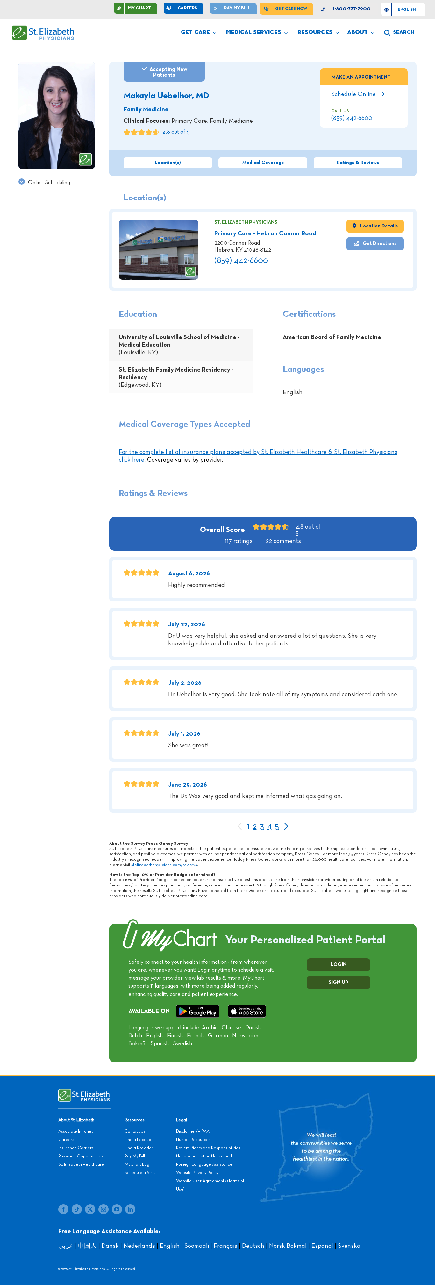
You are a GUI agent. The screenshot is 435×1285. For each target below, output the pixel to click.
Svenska (349, 1246)
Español (322, 1246)
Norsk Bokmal (288, 1246)
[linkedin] (130, 1209)
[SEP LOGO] (43, 28)
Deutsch (253, 1246)
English (170, 1246)
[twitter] (90, 1209)
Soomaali (196, 1246)
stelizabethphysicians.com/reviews (164, 865)
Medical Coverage (263, 162)
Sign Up (338, 982)
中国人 (87, 1246)
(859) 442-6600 (351, 118)
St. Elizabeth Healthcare (81, 1164)
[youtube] (117, 1209)
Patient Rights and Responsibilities (208, 1148)
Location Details (378, 226)
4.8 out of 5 (175, 132)
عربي (65, 1246)
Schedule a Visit (140, 1172)
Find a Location (139, 1139)
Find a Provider (139, 1148)
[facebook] (63, 1209)
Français (225, 1246)
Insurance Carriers (76, 1148)
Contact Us (135, 1131)
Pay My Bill (135, 1156)
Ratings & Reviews (358, 162)
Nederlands (139, 1246)
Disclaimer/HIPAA (193, 1131)
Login (338, 964)
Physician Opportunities (80, 1156)
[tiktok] (77, 1209)
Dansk (110, 1246)
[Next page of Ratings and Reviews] (286, 826)
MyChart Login (139, 1164)
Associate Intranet (75, 1131)
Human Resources (193, 1139)
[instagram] (103, 1209)
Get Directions (379, 243)
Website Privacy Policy (197, 1172)
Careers (66, 1139)
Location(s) (168, 162)
